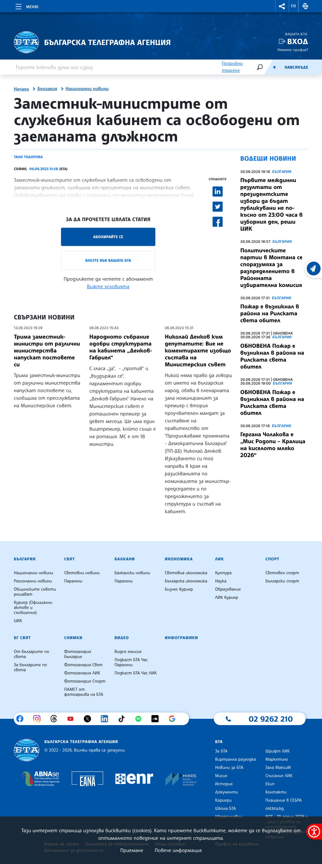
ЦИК (18, 620)
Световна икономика (186, 572)
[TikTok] (123, 719)
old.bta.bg (274, 808)
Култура (223, 572)
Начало (21, 89)
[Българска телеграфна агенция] (26, 750)
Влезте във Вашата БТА (108, 260)
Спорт (272, 559)
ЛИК (219, 559)
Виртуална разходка (235, 759)
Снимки (73, 637)
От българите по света (31, 654)
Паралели (73, 581)
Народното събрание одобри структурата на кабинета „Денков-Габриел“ (120, 347)
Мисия (221, 775)
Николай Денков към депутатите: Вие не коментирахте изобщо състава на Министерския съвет (198, 350)
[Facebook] (22, 719)
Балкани (124, 559)
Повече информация (178, 850)
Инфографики (181, 637)
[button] (282, 6)
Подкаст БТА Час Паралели (131, 662)
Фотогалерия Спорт (84, 681)
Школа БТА (225, 808)
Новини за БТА (229, 767)
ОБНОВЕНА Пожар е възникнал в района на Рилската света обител (272, 356)
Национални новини (87, 88)
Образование (228, 589)
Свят (69, 559)
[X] (89, 719)
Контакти (275, 792)
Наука (220, 581)
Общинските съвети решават (35, 592)
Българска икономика (186, 581)
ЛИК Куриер (226, 597)
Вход (297, 41)
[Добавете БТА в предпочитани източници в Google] (174, 719)
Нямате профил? (292, 49)
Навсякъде (296, 67)
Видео (121, 637)
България (47, 88)
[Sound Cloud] (157, 719)
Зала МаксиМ (278, 767)
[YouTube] (72, 719)
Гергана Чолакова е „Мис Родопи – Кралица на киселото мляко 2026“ (272, 445)
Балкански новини (132, 572)
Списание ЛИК (278, 775)
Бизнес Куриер (179, 589)
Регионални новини (33, 581)
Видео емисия (128, 651)
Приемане (131, 850)
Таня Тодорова (28, 157)
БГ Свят (22, 637)
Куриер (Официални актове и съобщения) (33, 607)
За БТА (221, 751)
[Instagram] (39, 719)
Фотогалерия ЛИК (82, 673)
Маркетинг (276, 759)
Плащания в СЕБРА (283, 800)
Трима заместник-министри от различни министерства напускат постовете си (47, 350)
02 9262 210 (270, 719)
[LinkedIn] (106, 719)
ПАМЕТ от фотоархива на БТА (83, 692)
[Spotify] (140, 719)
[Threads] (56, 719)
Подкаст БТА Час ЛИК (135, 673)
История (224, 784)
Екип (270, 784)
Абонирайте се (108, 236)
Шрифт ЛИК (277, 751)
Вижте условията (108, 286)
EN (293, 6)
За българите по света (30, 667)
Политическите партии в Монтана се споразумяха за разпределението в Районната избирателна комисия (271, 268)
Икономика (179, 559)
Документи (226, 792)
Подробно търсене (232, 67)
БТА (219, 741)
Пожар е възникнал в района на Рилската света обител (269, 313)
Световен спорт (282, 572)
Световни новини (82, 572)
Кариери (223, 800)
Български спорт (282, 581)
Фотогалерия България (77, 654)
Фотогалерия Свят (83, 664)
